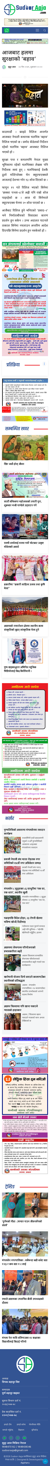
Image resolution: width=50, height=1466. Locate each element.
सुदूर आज (12, 67)
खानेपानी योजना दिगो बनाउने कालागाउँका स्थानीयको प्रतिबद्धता (24, 979)
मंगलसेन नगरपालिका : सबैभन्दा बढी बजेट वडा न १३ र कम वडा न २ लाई (24, 1262)
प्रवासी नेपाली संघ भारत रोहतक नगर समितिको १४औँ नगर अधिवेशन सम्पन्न (22, 861)
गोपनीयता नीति (34, 1424)
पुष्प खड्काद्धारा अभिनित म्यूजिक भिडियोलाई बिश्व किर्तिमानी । (20, 669)
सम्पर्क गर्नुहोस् (7, 1430)
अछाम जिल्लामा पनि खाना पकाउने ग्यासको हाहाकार (21, 1008)
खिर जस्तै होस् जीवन (14, 464)
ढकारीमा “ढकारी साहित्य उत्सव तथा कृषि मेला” (24, 586)
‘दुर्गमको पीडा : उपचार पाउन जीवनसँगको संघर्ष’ (22, 1223)
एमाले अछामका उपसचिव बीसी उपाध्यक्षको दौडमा (23, 1301)
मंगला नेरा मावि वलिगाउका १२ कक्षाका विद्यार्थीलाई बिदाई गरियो (21, 1340)
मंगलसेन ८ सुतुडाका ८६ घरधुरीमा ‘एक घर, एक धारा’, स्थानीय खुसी (24, 890)
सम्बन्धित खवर (17, 428)
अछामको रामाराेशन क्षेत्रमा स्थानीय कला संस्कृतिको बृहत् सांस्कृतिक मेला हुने (23, 628)
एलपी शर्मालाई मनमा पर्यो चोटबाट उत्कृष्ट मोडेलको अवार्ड (24, 545)
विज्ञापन (21, 1430)
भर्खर (9, 818)
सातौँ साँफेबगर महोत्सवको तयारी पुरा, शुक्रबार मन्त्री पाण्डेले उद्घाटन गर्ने (23, 503)
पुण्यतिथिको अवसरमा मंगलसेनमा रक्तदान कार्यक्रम (24, 832)
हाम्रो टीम (7, 1424)
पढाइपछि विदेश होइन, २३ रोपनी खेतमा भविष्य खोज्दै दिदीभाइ (23, 920)
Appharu (25, 1463)
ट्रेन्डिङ (10, 1187)
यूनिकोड (34, 1430)
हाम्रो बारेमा (21, 1424)
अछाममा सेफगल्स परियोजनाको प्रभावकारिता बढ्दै (19, 949)
